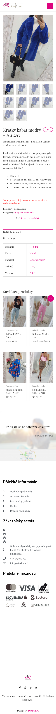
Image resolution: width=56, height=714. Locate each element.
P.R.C (32, 273)
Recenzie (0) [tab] (9, 238)
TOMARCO (33, 710)
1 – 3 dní (34, 246)
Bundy (16, 212)
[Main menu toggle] (50, 6)
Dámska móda (27, 212)
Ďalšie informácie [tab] (12, 232)
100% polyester (37, 259)
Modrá (33, 253)
